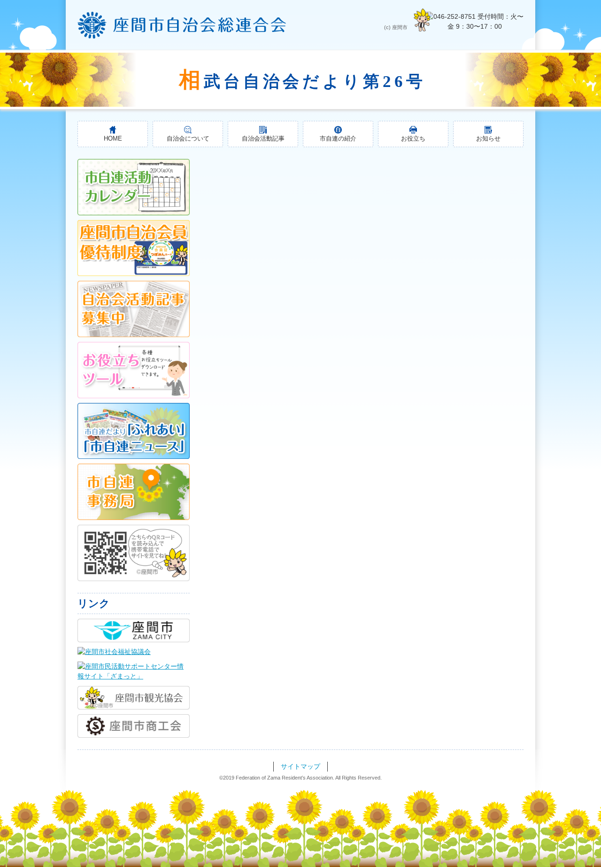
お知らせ (488, 138)
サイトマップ (300, 766)
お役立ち (413, 138)
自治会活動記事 (263, 138)
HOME (113, 138)
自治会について (188, 138)
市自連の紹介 (338, 138)
